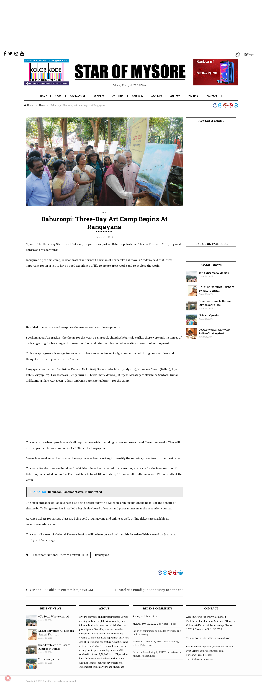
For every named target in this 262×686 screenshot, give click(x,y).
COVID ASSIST (77, 96)
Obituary (137, 96)
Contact (212, 96)
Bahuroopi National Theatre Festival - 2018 (61, 555)
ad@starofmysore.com (211, 650)
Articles (99, 96)
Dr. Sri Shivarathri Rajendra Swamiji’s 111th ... (216, 288)
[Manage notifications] (8, 678)
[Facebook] (5, 54)
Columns (117, 96)
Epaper (251, 54)
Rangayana (102, 555)
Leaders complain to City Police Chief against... (214, 331)
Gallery (175, 96)
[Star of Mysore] (122, 76)
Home (43, 96)
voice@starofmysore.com (199, 659)
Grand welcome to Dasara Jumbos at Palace (215, 303)
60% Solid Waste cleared (214, 272)
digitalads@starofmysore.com (217, 646)
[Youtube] (22, 54)
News (58, 96)
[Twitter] (10, 54)
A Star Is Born (151, 616)
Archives (156, 96)
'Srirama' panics (209, 315)
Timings (193, 96)
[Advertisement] (107, 25)
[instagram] (16, 54)
